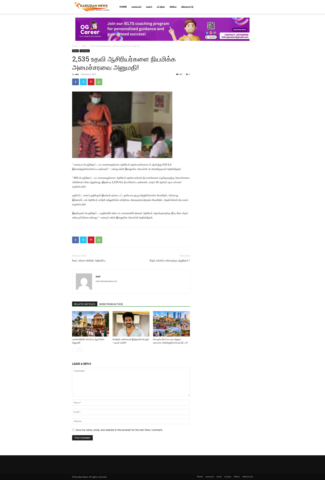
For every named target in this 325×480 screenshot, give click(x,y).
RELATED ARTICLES (84, 304)
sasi (77, 74)
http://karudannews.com (106, 281)
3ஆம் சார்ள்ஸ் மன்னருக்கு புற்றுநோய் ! (169, 260)
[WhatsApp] (98, 82)
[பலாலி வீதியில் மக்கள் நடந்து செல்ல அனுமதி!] (90, 324)
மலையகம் (137, 6)
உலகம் (149, 6)
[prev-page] (74, 349)
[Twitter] (83, 82)
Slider (83, 45)
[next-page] (80, 349)
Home (123, 6)
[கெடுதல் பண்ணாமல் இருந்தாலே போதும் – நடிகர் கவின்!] (131, 324)
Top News (85, 51)
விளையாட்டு (187, 6)
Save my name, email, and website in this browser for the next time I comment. (119, 429)
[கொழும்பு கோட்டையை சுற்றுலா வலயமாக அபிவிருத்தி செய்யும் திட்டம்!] (171, 324)
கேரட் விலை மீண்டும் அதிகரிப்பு (88, 260)
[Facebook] (75, 82)
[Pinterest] (91, 82)
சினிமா (173, 6)
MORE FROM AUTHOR (111, 304)
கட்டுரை (161, 6)
